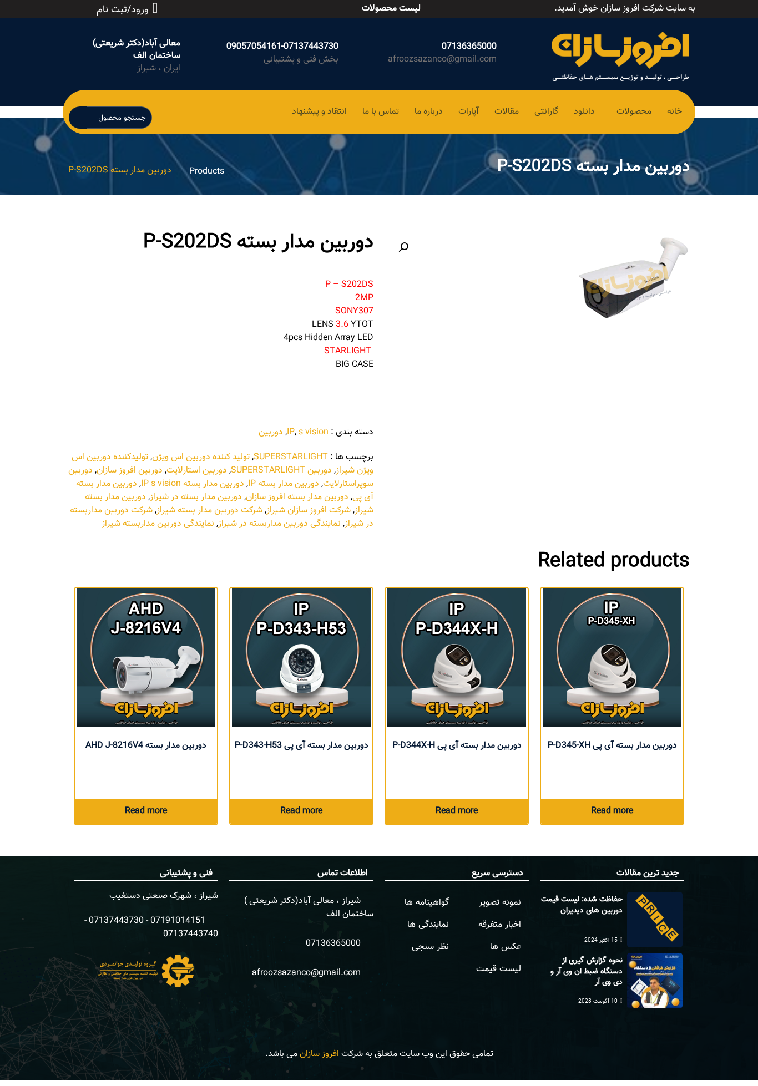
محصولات (633, 112)
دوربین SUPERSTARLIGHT (281, 471)
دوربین (271, 432)
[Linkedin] (251, 7)
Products (206, 172)
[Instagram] (226, 7)
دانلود (584, 112)
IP (291, 432)
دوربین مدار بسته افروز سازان (297, 497)
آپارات (468, 112)
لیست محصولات (391, 9)
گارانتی (546, 112)
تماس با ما (380, 112)
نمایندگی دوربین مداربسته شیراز (158, 524)
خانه (674, 112)
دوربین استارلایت (196, 471)
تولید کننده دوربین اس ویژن (201, 457)
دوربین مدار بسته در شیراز (196, 497)
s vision (314, 432)
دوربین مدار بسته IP (283, 484)
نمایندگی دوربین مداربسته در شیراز (279, 524)
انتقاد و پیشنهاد (319, 112)
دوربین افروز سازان (130, 471)
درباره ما (429, 112)
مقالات (506, 112)
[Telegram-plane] (239, 7)
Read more (612, 811)
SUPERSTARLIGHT (291, 457)
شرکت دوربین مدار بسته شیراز (209, 510)
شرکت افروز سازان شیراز (308, 510)
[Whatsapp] (214, 7)
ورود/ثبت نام (123, 10)
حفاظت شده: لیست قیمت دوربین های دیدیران (582, 905)
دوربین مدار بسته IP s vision (192, 484)
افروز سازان (319, 1054)
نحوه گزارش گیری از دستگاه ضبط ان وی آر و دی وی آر (586, 971)
